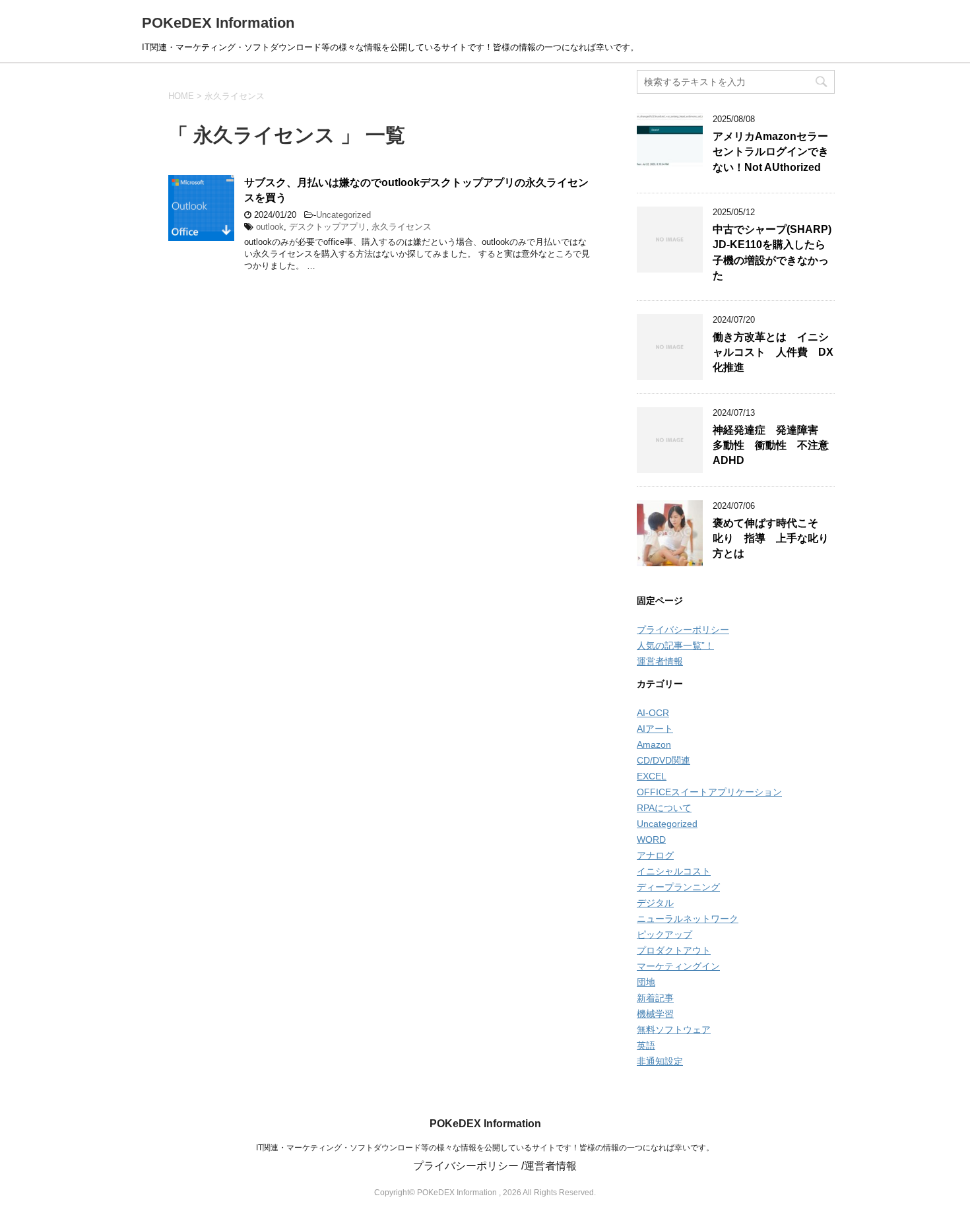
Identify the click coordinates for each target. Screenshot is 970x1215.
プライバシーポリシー (683, 629)
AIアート (655, 728)
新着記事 (655, 998)
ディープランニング (678, 887)
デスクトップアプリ (327, 227)
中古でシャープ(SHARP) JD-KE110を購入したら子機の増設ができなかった (772, 252)
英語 (646, 1045)
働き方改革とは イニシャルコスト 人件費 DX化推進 (773, 352)
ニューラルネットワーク (687, 918)
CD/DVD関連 (663, 760)
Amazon (654, 744)
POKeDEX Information (218, 23)
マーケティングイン (678, 966)
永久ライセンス (402, 227)
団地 (646, 982)
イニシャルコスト (674, 871)
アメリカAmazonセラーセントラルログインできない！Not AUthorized (771, 152)
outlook (270, 227)
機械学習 (655, 1013)
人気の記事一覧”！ (675, 645)
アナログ (655, 855)
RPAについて (664, 808)
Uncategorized (343, 215)
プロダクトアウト (674, 950)
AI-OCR (653, 712)
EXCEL (651, 776)
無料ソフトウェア (674, 1029)
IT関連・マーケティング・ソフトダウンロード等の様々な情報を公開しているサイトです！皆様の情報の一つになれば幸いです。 (485, 1147)
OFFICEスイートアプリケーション (709, 792)
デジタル (655, 903)
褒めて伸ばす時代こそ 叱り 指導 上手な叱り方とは (771, 538)
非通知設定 (660, 1061)
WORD (651, 839)
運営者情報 (660, 661)
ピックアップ (664, 934)
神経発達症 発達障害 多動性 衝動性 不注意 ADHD (776, 445)
